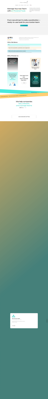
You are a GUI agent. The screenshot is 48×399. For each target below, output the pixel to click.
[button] (28, 5)
